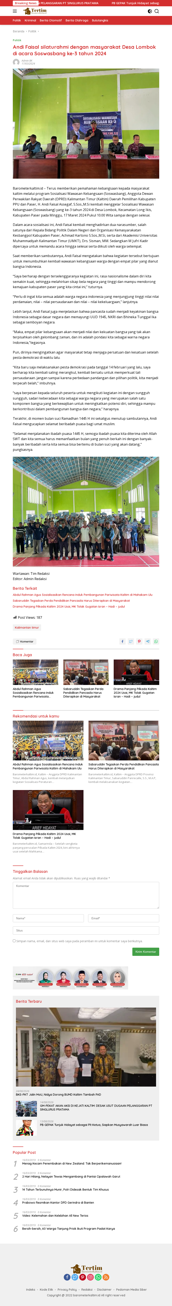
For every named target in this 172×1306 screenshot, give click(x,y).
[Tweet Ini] (131, 641)
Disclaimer (104, 1289)
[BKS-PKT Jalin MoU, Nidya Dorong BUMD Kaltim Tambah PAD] (86, 1047)
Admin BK (27, 60)
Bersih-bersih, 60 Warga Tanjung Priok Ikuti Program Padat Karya (68, 1229)
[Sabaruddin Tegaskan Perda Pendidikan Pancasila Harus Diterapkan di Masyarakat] (86, 672)
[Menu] (15, 11)
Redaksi (87, 1289)
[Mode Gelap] (149, 11)
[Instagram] (90, 1277)
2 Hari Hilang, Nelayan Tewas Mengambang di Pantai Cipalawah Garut (71, 1176)
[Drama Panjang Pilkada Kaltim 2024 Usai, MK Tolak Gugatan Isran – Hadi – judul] (136, 672)
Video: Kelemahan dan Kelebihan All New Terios (55, 1216)
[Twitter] (75, 1277)
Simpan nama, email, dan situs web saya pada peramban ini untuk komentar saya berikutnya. (79, 941)
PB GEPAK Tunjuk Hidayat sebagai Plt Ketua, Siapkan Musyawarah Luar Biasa (94, 1125)
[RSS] (106, 1277)
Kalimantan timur (27, 627)
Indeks (30, 1289)
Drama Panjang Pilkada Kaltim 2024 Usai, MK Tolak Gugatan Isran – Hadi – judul (69, 606)
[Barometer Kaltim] (34, 11)
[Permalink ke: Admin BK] (16, 62)
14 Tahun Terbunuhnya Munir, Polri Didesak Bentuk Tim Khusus (65, 1189)
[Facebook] (67, 1277)
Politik (17, 40)
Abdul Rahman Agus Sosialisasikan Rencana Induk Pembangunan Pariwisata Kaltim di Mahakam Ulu (82, 595)
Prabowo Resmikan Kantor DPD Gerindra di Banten (58, 1202)
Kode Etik (46, 1289)
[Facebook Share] (122, 641)
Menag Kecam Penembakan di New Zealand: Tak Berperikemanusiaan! (71, 1163)
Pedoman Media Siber (131, 1289)
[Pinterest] (82, 1277)
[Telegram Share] (148, 641)
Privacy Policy (67, 1289)
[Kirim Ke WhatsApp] (156, 641)
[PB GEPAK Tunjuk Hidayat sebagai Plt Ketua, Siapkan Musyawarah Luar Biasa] (26, 1128)
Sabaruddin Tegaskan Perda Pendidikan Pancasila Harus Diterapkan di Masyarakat (71, 601)
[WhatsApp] (98, 1277)
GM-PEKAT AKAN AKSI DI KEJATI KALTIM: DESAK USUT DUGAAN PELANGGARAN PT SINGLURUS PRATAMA (96, 1107)
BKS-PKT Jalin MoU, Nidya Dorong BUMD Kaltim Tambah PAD (58, 1094)
